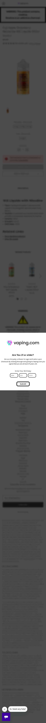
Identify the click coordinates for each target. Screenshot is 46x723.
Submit (23, 384)
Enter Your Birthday (23, 371)
